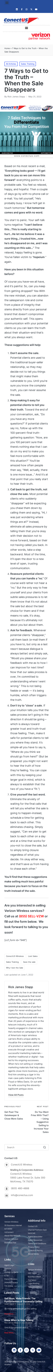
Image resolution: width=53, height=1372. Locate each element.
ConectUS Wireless (15, 956)
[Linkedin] (17, 9)
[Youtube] (36, 9)
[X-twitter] (31, 9)
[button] (6, 2)
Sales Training (27, 64)
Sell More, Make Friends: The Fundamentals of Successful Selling (23, 1300)
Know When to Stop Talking (18, 1320)
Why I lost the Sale (14, 968)
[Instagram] (26, 9)
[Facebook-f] (22, 9)
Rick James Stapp (20, 987)
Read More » (9, 1314)
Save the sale (29, 962)
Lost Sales (33, 956)
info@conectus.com (22, 1195)
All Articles (11, 64)
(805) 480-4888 (20, 1188)
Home (7, 48)
